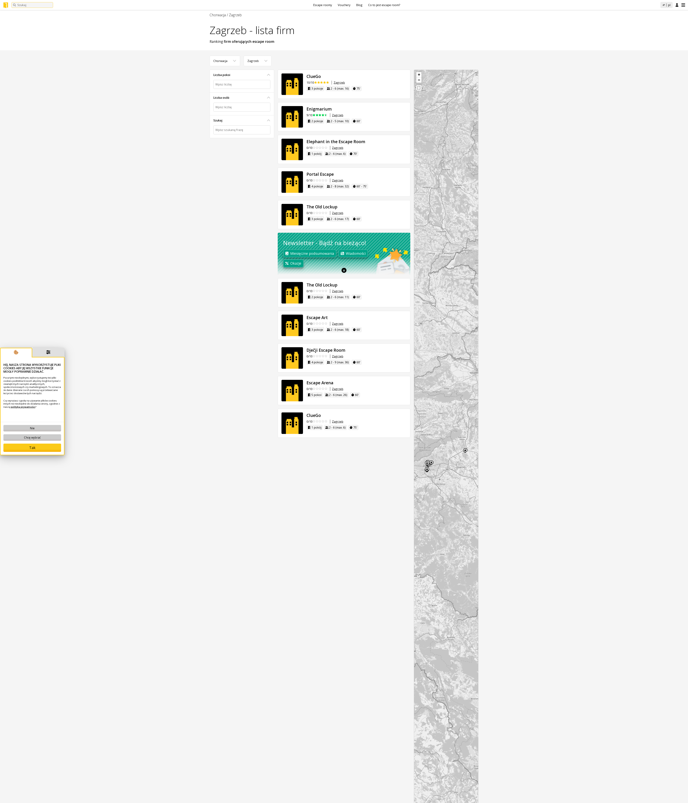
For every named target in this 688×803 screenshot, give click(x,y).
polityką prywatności (23, 406)
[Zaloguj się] (677, 5)
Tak (32, 447)
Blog (359, 5)
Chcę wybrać (32, 437)
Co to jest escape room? (384, 5)
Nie (32, 428)
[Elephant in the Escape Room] (292, 149)
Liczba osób (221, 98)
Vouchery (344, 5)
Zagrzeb (235, 15)
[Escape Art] (292, 325)
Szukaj (217, 120)
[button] (419, 74)
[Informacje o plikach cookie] (16, 352)
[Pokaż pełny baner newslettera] (344, 270)
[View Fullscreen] (419, 88)
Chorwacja (218, 15)
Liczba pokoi (221, 75)
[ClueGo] (292, 84)
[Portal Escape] (292, 182)
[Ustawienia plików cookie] (48, 352)
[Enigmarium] (292, 117)
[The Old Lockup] (292, 214)
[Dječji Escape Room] (292, 358)
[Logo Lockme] (6, 5)
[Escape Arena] (292, 390)
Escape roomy (322, 5)
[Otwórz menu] (683, 5)
